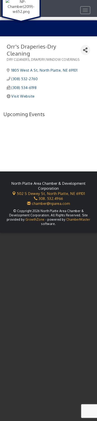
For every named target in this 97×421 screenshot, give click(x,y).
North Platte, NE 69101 (51, 193)
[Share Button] (85, 50)
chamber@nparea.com (50, 203)
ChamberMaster (78, 219)
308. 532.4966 (50, 198)
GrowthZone (35, 219)
